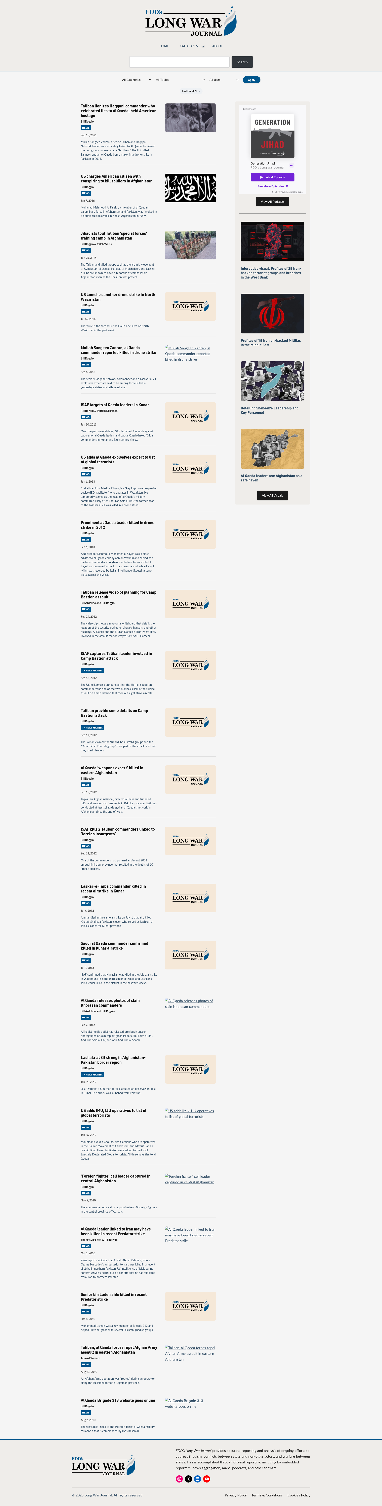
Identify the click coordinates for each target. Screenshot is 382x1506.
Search (242, 61)
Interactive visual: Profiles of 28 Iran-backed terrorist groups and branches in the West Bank (271, 272)
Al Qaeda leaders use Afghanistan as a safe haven (271, 477)
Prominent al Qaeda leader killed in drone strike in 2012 (117, 525)
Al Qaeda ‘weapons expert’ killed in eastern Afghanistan (112, 770)
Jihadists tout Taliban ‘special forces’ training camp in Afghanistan (114, 235)
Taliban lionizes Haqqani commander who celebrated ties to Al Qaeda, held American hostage (118, 110)
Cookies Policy (298, 1495)
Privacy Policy (236, 1495)
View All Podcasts (273, 202)
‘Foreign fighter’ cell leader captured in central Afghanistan (115, 1178)
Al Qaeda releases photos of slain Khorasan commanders (110, 1002)
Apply (251, 80)
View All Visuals (272, 495)
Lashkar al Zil (191, 91)
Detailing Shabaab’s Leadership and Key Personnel (269, 410)
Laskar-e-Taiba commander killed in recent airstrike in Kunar (113, 888)
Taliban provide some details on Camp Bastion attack (114, 713)
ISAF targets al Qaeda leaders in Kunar (115, 404)
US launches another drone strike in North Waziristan (118, 297)
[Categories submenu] (203, 46)
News (86, 127)
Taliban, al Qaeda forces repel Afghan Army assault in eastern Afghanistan (119, 1349)
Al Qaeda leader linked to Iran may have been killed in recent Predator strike (116, 1231)
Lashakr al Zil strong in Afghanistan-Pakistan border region (113, 1060)
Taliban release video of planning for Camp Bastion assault (118, 594)
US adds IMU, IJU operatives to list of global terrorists (113, 1112)
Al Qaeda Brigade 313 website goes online (118, 1400)
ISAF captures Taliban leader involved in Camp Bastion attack (116, 655)
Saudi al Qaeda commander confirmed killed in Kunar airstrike (114, 945)
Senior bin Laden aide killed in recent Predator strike (114, 1296)
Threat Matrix (92, 670)
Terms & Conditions (267, 1495)
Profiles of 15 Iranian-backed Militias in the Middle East (271, 342)
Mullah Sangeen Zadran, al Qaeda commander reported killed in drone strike (118, 350)
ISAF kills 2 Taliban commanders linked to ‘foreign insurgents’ (118, 831)
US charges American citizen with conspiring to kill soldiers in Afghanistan (116, 178)
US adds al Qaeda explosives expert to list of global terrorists (118, 459)
